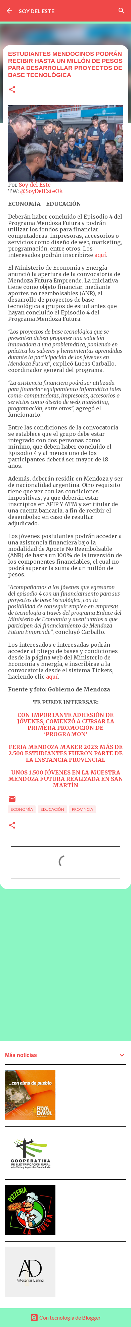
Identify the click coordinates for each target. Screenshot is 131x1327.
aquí (100, 255)
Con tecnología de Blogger (69, 1317)
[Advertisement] (65, 964)
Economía (22, 809)
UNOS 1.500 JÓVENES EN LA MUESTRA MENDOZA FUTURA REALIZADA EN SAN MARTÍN (65, 779)
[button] (12, 89)
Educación (52, 809)
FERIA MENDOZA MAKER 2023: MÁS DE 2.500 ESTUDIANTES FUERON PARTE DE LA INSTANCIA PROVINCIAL (65, 753)
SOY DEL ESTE (36, 11)
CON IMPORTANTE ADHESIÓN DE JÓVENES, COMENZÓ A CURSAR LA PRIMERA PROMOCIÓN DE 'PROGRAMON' (65, 724)
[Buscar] (122, 11)
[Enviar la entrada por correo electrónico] (12, 801)
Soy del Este (35, 184)
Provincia (82, 809)
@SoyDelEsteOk (41, 191)
